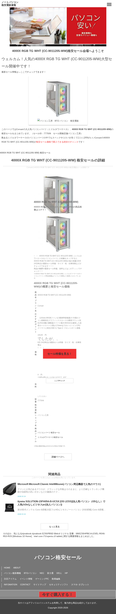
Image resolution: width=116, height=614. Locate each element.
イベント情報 (26, 579)
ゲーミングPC (42, 579)
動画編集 (56, 579)
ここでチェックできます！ (33, 72)
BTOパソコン (30, 573)
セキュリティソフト (58, 584)
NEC (42, 573)
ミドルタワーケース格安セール (50, 437)
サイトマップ (39, 584)
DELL (59, 573)
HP (66, 573)
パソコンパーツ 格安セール (49, 433)
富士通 (50, 573)
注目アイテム (10, 579)
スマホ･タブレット (80, 584)
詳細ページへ (58, 457)
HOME (7, 567)
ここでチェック (59, 380)
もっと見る (54, 526)
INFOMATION (10, 584)
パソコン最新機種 (12, 573)
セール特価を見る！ (59, 353)
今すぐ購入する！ (57, 594)
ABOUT (17, 567)
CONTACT (25, 584)
